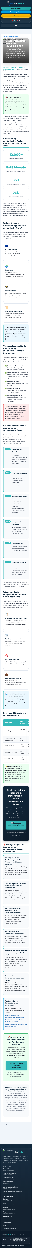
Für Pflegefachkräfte (9, 1173)
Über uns (8, 1199)
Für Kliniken (10, 1245)
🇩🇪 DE (13, 20)
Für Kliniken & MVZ (9, 1178)
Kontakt (9, 1208)
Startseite (6, 67)
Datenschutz (7, 1222)
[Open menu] (16, 25)
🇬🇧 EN (18, 20)
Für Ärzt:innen (8, 1169)
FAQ (8, 1204)
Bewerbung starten (16, 12)
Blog (9, 1212)
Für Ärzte (13, 67)
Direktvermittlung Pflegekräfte (12, 1192)
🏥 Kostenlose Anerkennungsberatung (16, 825)
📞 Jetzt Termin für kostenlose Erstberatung (16, 1065)
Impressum (6, 1219)
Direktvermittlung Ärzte (10, 1187)
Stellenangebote (16, 8)
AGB (4, 1225)
